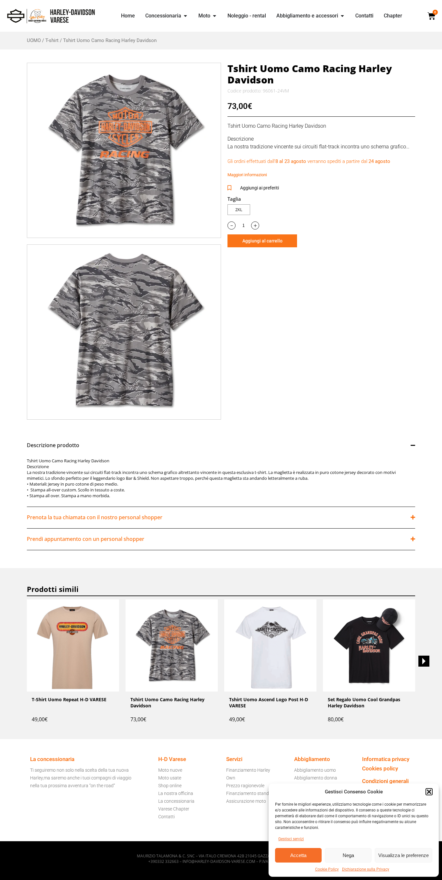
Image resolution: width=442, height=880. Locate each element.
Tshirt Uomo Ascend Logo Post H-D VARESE (268, 702)
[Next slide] (423, 661)
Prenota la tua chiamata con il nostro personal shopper (94, 517)
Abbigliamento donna (315, 777)
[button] (429, 792)
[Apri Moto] (214, 16)
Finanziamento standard (251, 793)
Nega (348, 855)
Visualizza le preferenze (403, 855)
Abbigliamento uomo (315, 770)
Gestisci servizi (291, 839)
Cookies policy (380, 768)
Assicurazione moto (246, 801)
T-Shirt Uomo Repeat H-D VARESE (69, 699)
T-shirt (52, 40)
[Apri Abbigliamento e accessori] (342, 16)
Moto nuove (170, 770)
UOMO (34, 40)
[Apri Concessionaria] (185, 16)
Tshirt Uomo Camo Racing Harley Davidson (167, 702)
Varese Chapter (173, 808)
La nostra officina (175, 793)
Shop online (170, 785)
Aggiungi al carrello (262, 240)
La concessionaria (176, 801)
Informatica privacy (385, 759)
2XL (238, 209)
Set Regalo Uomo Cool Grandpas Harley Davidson (364, 702)
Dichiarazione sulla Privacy (365, 869)
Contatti (166, 816)
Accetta (298, 855)
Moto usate (169, 777)
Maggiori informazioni (247, 174)
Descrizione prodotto (53, 445)
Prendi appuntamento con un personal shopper (85, 538)
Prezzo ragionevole (245, 785)
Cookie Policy (327, 869)
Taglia (234, 199)
